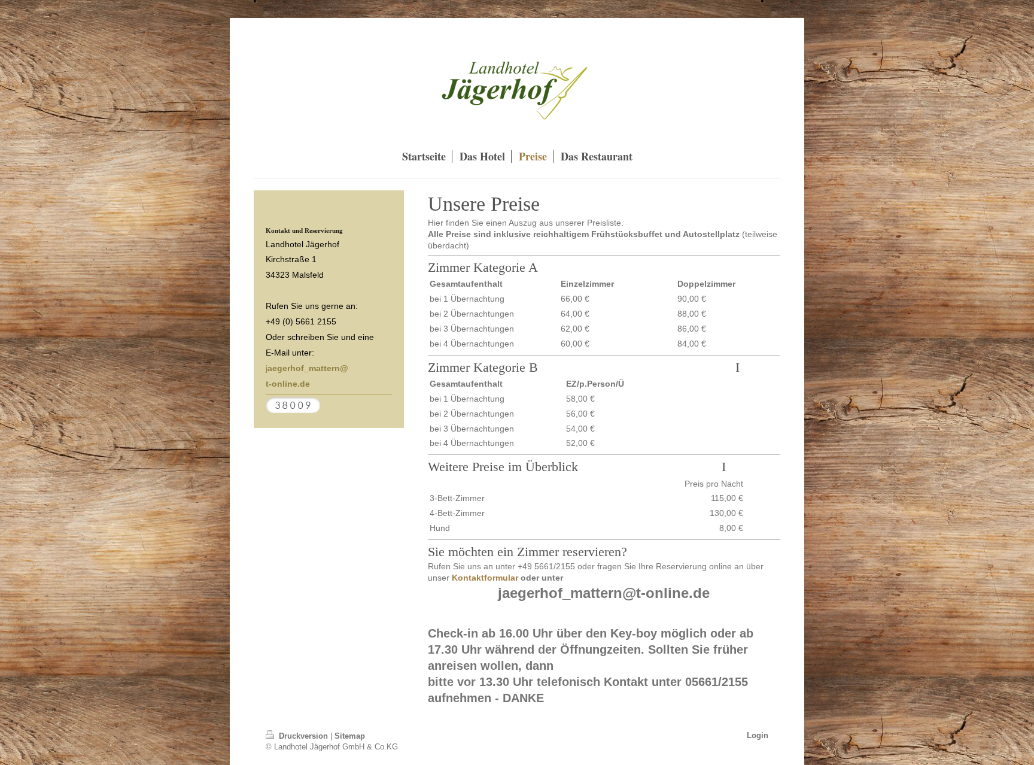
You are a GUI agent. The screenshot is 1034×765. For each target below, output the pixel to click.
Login (757, 735)
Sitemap (349, 735)
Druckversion (303, 735)
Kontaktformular (485, 577)
